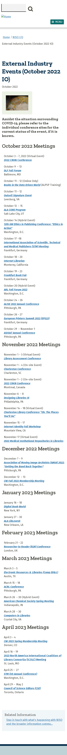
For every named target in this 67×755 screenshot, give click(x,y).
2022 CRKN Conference (18, 160)
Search (30, 9)
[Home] (6, 17)
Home (6, 37)
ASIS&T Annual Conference (19, 332)
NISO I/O (18, 37)
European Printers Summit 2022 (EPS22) (26, 318)
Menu (58, 21)
